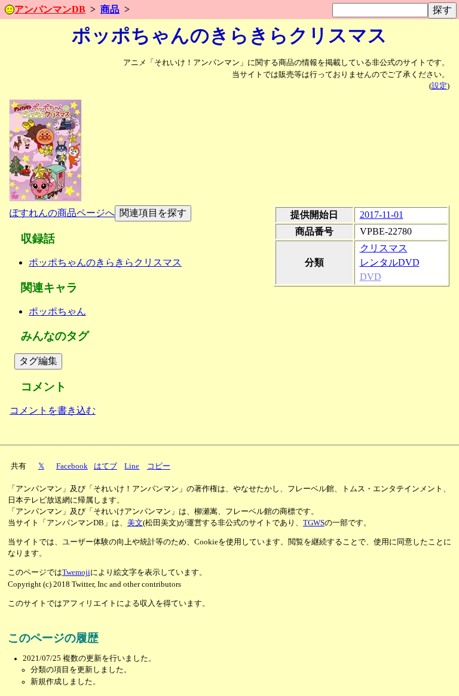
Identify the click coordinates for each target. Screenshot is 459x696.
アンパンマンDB (49, 9)
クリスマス (384, 248)
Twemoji (76, 572)
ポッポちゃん (57, 311)
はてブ (105, 466)
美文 (135, 523)
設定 (439, 86)
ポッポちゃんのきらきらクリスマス (105, 262)
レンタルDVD (390, 262)
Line (131, 466)
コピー (158, 466)
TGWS (314, 523)
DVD (370, 277)
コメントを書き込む (53, 410)
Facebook (72, 466)
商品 (110, 9)
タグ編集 (38, 361)
